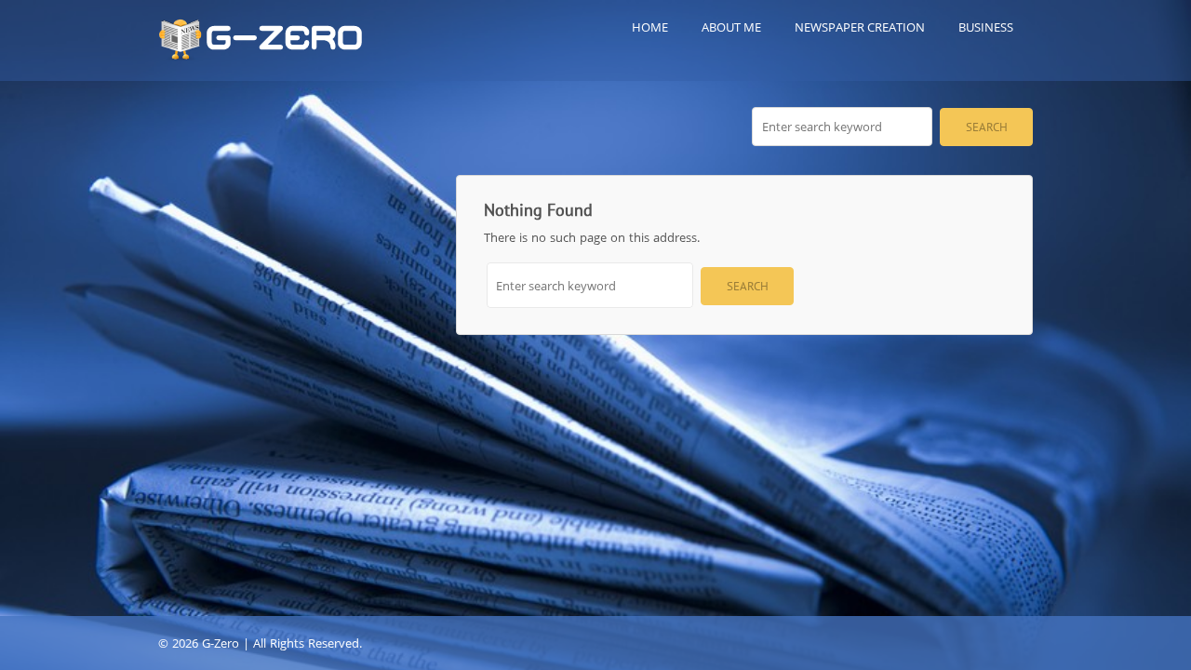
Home (650, 27)
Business (985, 27)
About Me (731, 27)
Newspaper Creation (860, 27)
